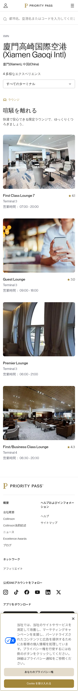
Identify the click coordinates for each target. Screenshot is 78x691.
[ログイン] (5, 5)
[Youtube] (37, 592)
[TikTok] (16, 592)
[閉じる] (73, 618)
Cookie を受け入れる (39, 683)
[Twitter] (58, 592)
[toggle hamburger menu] (72, 5)
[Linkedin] (48, 592)
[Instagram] (5, 592)
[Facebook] (26, 592)
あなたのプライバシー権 (39, 672)
